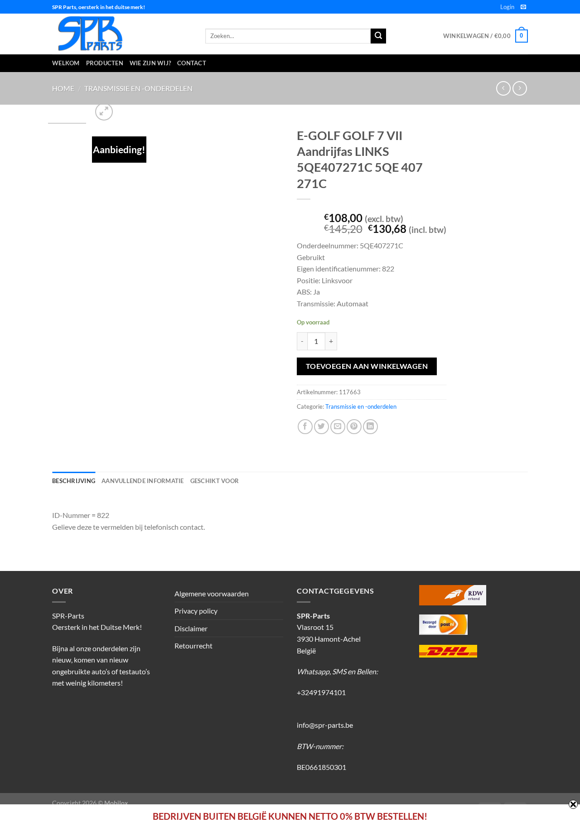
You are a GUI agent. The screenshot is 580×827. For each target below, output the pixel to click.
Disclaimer (191, 628)
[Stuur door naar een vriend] (337, 426)
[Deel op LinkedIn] (370, 426)
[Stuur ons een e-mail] (523, 7)
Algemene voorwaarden (211, 593)
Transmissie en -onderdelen (138, 88)
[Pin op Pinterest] (354, 426)
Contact (191, 63)
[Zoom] (104, 112)
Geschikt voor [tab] (214, 480)
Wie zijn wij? (150, 63)
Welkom (66, 63)
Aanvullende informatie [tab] (143, 480)
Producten (104, 63)
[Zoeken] (378, 36)
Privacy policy (196, 610)
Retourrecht (193, 645)
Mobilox (116, 803)
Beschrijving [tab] (73, 480)
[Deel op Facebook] (305, 426)
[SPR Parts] (122, 34)
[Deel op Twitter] (321, 426)
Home (63, 88)
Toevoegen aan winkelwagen (367, 366)
